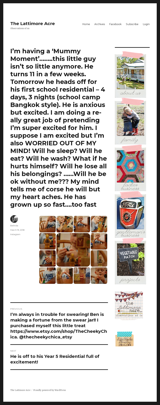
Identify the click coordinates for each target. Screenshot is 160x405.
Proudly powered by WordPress (49, 390)
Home (86, 24)
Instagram (15, 234)
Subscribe (132, 24)
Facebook (115, 24)
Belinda (14, 225)
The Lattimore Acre (32, 23)
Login (146, 24)
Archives (99, 24)
